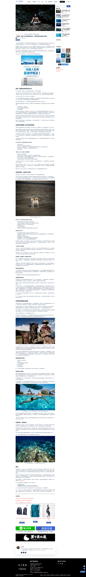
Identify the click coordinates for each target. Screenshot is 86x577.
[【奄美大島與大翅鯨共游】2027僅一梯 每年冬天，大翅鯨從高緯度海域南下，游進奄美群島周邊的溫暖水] (63, 55)
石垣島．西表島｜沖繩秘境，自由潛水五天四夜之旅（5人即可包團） (66, 34)
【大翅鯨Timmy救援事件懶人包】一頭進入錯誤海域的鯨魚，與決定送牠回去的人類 (66, 29)
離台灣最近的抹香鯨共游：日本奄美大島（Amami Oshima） (66, 24)
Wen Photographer (59, 69)
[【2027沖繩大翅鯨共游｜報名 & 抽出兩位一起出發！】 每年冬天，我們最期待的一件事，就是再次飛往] (58, 50)
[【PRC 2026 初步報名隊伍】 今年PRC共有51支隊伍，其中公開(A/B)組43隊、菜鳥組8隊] (63, 50)
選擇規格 (35, 521)
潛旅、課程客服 (60, 575)
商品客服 (56, 575)
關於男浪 (68, 575)
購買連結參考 (21, 480)
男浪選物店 (62, 1)
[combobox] (61, 6)
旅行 (46, 1)
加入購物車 (22, 522)
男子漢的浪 (58, 71)
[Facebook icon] (21, 552)
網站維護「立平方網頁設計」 (20, 575)
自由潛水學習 (18, 39)
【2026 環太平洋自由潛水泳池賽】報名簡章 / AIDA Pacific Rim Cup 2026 (66, 15)
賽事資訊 (34, 1)
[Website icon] (23, 552)
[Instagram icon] (25, 552)
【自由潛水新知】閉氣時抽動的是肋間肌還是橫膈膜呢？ (25, 498)
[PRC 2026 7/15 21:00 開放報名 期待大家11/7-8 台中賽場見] (68, 50)
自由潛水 (29, 1)
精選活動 (55, 1)
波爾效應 (29, 111)
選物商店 (41, 575)
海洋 (39, 1)
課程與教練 (50, 1)
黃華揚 (49, 43)
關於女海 (65, 575)
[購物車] (68, 1)
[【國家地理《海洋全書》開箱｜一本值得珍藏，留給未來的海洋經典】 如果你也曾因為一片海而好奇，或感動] (68, 55)
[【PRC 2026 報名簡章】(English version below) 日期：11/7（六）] (63, 60)
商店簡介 (44, 575)
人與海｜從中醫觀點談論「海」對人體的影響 (23, 502)
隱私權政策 (52, 575)
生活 (42, 1)
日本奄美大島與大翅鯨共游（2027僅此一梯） (66, 20)
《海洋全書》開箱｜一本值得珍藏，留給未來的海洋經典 (66, 11)
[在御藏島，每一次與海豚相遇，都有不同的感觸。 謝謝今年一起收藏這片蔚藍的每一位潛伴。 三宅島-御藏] (68, 60)
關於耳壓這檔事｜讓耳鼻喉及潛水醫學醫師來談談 (24, 500)
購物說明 (48, 575)
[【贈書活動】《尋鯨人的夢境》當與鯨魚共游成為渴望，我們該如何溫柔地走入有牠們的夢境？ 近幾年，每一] (58, 60)
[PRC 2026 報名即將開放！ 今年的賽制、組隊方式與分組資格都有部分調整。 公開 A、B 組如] (58, 55)
